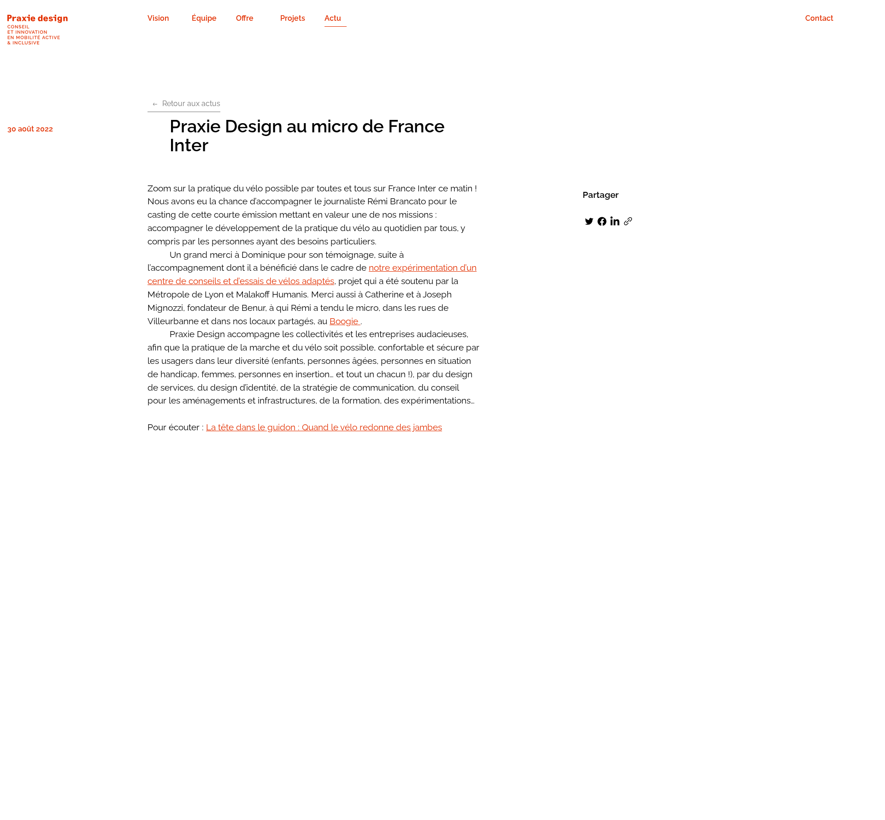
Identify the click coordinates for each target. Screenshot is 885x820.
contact (819, 18)
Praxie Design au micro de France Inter (307, 136)
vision (158, 18)
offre (245, 18)
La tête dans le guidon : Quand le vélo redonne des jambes (324, 427)
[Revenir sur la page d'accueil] (77, 30)
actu (332, 18)
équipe (204, 18)
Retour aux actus (191, 103)
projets (292, 18)
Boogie (345, 321)
